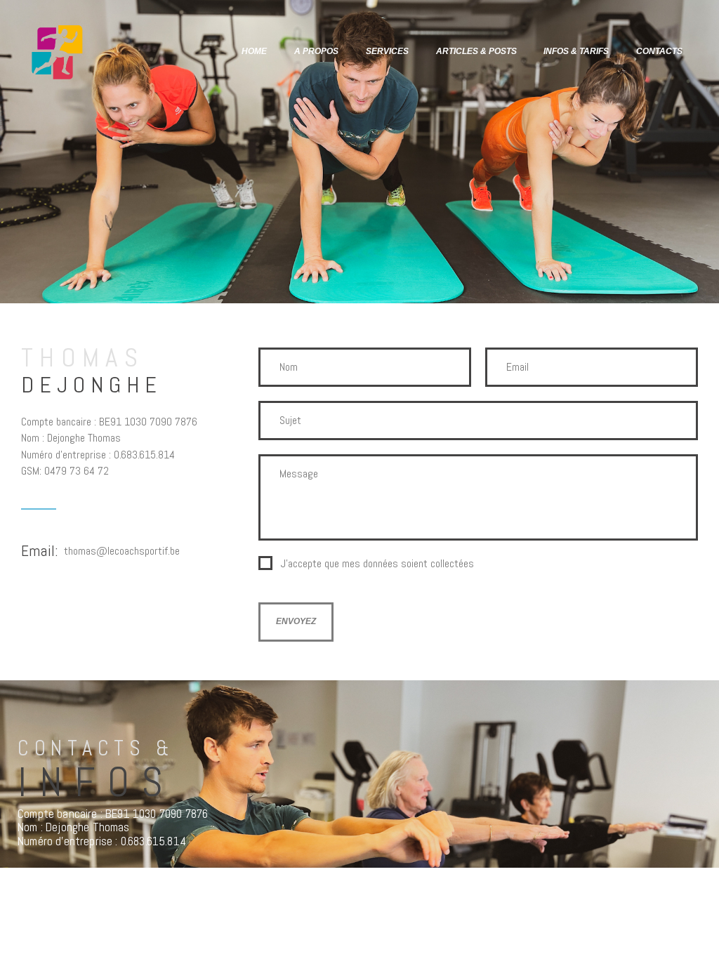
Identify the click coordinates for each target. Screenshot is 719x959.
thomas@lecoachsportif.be (122, 550)
